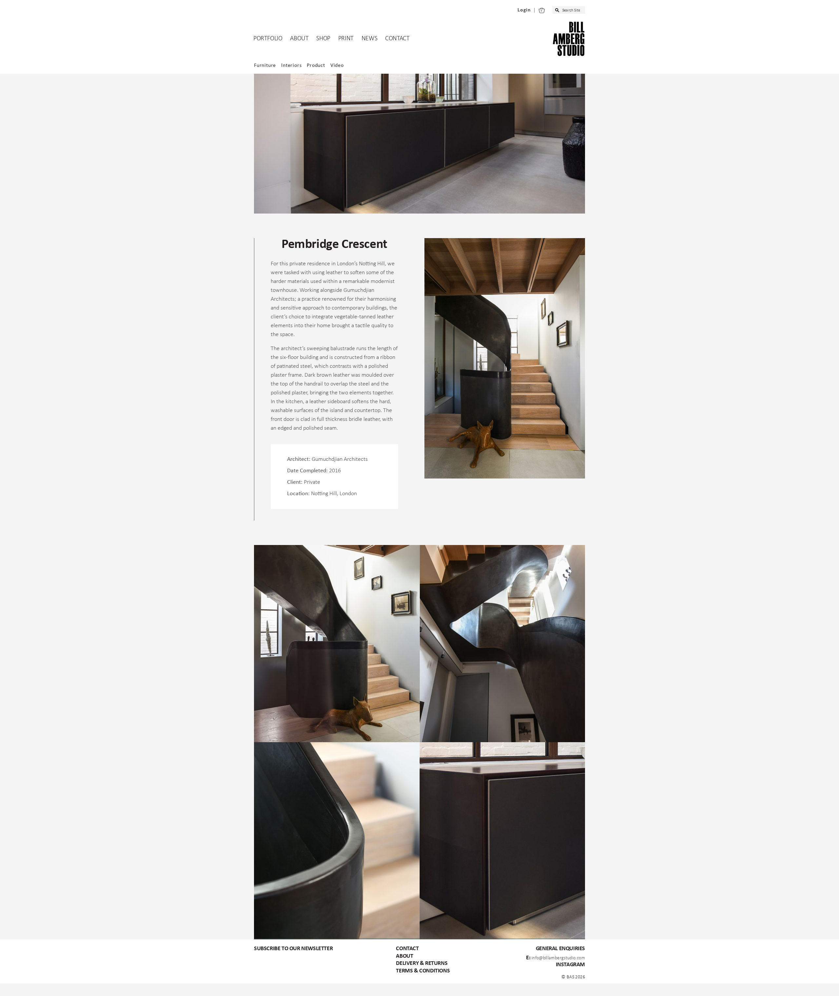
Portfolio (267, 38)
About (299, 38)
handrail (313, 384)
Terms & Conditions (423, 971)
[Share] (2, 987)
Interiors (291, 65)
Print (346, 38)
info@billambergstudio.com (558, 958)
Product (316, 65)
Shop (323, 38)
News (369, 38)
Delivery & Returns (421, 963)
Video (337, 65)
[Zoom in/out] (7, 987)
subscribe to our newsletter (293, 948)
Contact (397, 38)
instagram (570, 965)
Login (524, 10)
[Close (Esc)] (0, 987)
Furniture (265, 65)
